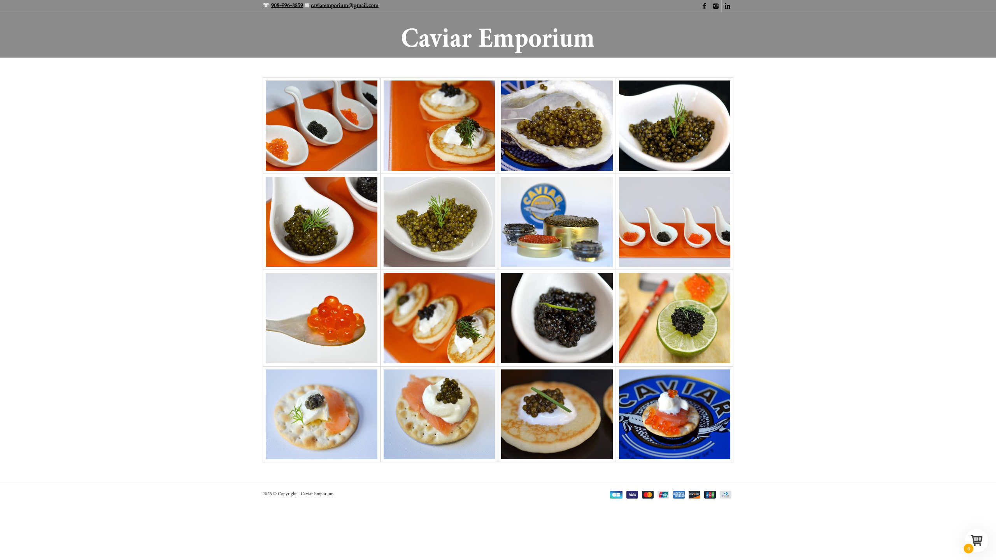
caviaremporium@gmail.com (345, 5)
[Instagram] (715, 6)
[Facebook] (704, 6)
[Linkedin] (727, 6)
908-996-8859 (287, 5)
